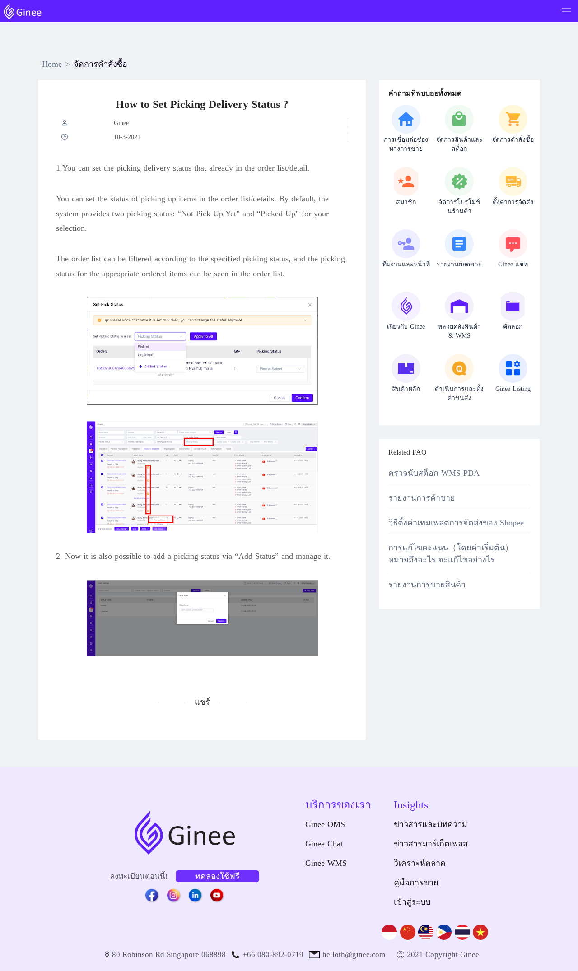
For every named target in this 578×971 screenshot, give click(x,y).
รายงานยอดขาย (459, 264)
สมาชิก (406, 202)
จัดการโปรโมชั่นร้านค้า (459, 206)
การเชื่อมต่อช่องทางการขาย (406, 144)
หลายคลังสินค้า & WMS (459, 331)
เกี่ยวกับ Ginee (406, 326)
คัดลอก (512, 326)
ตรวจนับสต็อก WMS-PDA (434, 473)
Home (52, 64)
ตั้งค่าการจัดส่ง (513, 202)
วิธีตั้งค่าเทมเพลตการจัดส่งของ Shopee (456, 522)
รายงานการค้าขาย (421, 497)
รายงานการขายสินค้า (427, 584)
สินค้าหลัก (406, 389)
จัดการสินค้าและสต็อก (459, 144)
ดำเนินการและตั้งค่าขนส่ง (459, 393)
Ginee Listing (513, 389)
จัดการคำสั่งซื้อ (100, 64)
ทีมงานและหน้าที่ (406, 264)
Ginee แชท (513, 264)
